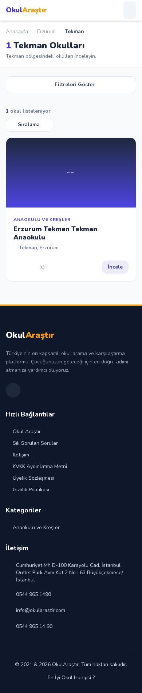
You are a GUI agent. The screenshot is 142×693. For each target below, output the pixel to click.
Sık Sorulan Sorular (35, 443)
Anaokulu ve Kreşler (36, 527)
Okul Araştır (27, 431)
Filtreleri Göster (75, 84)
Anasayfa (17, 31)
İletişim (21, 454)
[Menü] (129, 10)
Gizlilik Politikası (31, 489)
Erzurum (46, 31)
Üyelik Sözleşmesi (33, 478)
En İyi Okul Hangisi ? (71, 677)
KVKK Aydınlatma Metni (40, 466)
